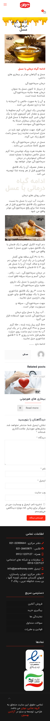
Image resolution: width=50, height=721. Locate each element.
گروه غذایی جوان (30, 708)
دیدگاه (41, 437)
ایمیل (41, 480)
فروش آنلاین (35, 604)
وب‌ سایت (40, 492)
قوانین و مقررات (33, 629)
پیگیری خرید (35, 610)
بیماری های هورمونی (32, 399)
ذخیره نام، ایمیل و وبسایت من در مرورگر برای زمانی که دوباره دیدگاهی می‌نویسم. (25, 508)
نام (43, 469)
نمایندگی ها (36, 616)
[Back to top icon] (9, 699)
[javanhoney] (25, 4)
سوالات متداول (34, 623)
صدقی (25, 354)
